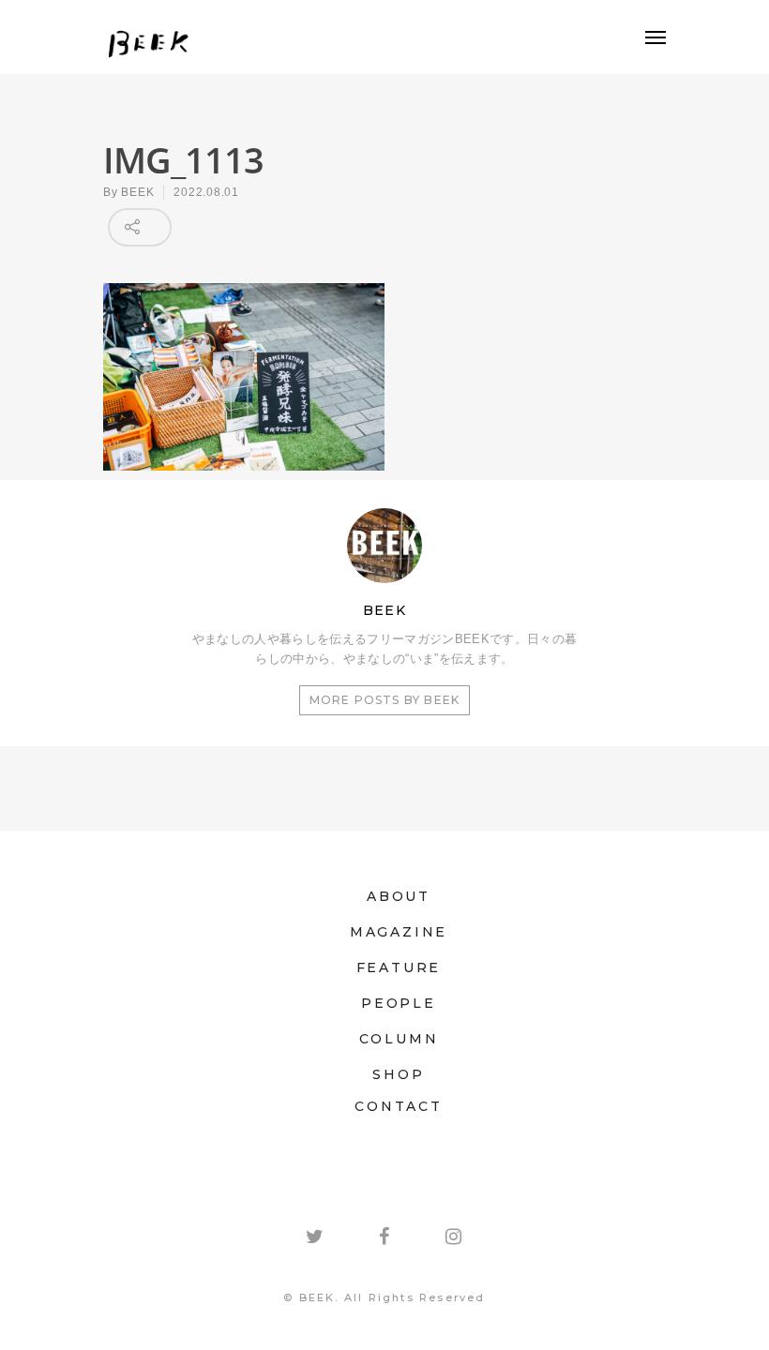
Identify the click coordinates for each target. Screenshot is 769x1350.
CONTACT (398, 1106)
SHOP (398, 1074)
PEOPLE (398, 1003)
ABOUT (398, 896)
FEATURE (399, 967)
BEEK (137, 192)
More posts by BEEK (384, 700)
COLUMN (399, 1038)
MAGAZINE (398, 931)
